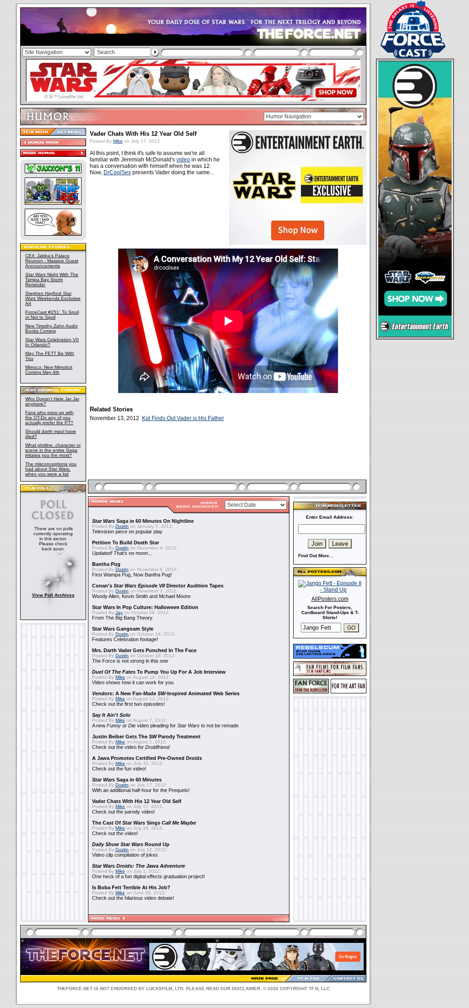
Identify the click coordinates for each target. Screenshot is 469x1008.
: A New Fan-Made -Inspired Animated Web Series (166, 693)
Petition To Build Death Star (125, 542)
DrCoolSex (117, 172)
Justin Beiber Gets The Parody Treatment (146, 736)
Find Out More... (315, 555)
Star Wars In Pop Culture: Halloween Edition (145, 607)
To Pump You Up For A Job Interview (159, 672)
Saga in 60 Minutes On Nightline (143, 521)
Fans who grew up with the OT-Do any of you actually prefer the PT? (49, 417)
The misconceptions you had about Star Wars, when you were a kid (50, 468)
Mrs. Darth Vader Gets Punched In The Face (144, 650)
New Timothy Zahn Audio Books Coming (51, 328)
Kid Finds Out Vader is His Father (183, 418)
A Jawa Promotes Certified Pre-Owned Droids (147, 758)
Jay (119, 612)
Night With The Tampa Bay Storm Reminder (51, 279)
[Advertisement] (228, 461)
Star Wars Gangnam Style (122, 628)
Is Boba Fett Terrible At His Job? (131, 887)
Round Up (130, 844)
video (183, 159)
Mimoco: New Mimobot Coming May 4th (48, 370)
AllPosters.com (330, 599)
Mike (118, 141)
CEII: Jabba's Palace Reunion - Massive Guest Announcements (51, 260)
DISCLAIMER (246, 988)
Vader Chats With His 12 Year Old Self (136, 801)
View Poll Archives (53, 595)
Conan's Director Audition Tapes (158, 585)
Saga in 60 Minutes (127, 779)
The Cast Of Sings (144, 822)
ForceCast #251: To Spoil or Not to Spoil (52, 315)
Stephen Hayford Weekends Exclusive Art (53, 298)
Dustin (122, 526)
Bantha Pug (106, 564)
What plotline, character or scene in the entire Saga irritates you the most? (53, 450)
